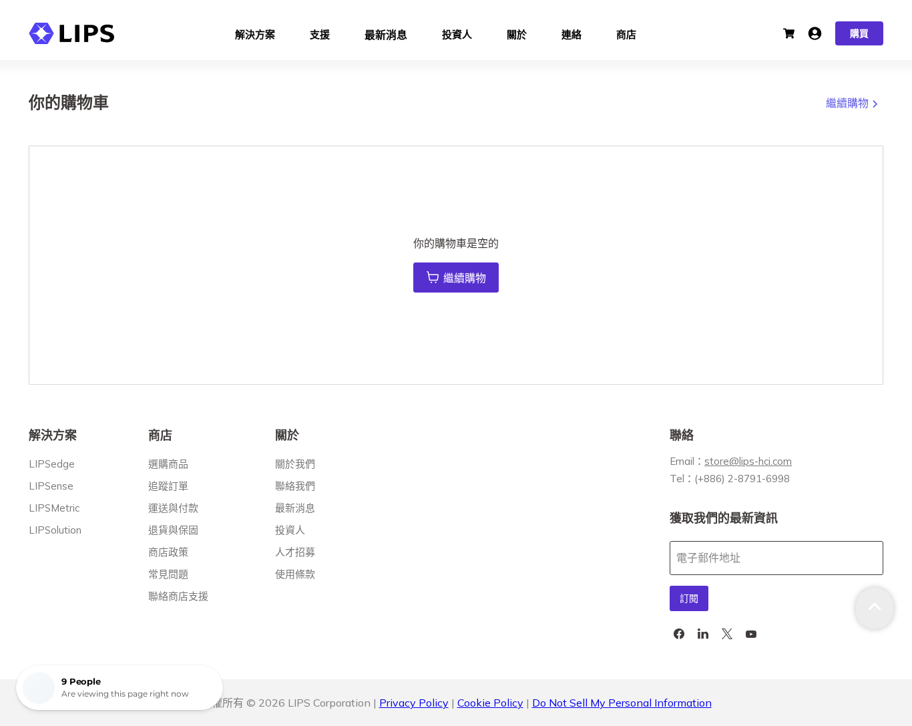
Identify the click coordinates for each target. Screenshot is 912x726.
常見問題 (168, 574)
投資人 (457, 33)
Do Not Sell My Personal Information (622, 702)
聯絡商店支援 (178, 596)
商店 (626, 33)
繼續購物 (848, 103)
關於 (517, 33)
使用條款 (295, 574)
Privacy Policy (414, 702)
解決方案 (255, 33)
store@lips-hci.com (748, 461)
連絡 (571, 33)
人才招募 (295, 552)
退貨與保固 (173, 530)
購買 (859, 33)
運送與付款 (173, 508)
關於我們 (295, 464)
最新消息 (386, 33)
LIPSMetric (54, 508)
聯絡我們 (295, 486)
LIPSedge (52, 464)
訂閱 (689, 598)
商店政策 (168, 552)
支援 (320, 33)
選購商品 (168, 464)
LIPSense (51, 486)
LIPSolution (55, 530)
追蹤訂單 (168, 486)
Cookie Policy (490, 702)
